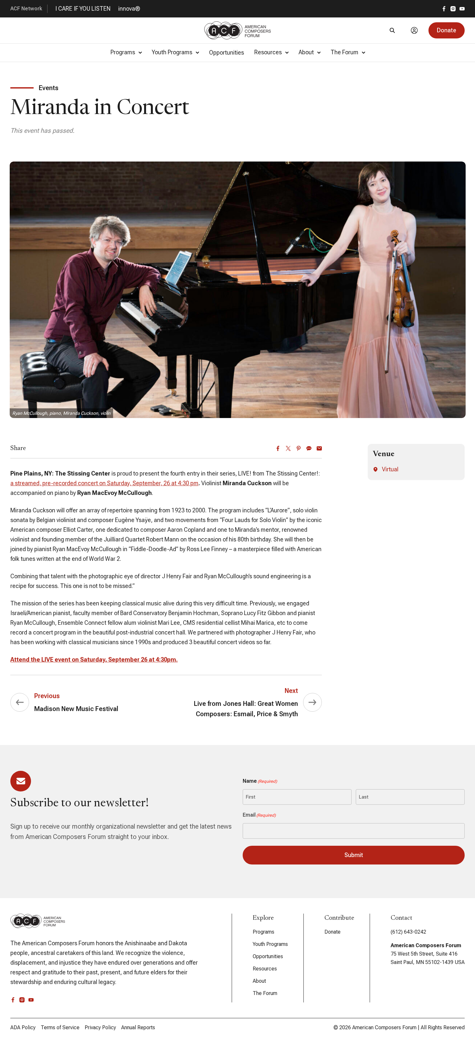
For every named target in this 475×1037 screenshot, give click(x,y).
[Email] (319, 448)
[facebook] (444, 8)
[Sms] (308, 448)
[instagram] (453, 8)
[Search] (392, 30)
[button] (446, 30)
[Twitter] (288, 448)
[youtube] (462, 8)
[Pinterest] (298, 448)
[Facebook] (277, 448)
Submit (353, 855)
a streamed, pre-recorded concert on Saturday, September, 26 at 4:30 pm (104, 483)
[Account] (414, 30)
